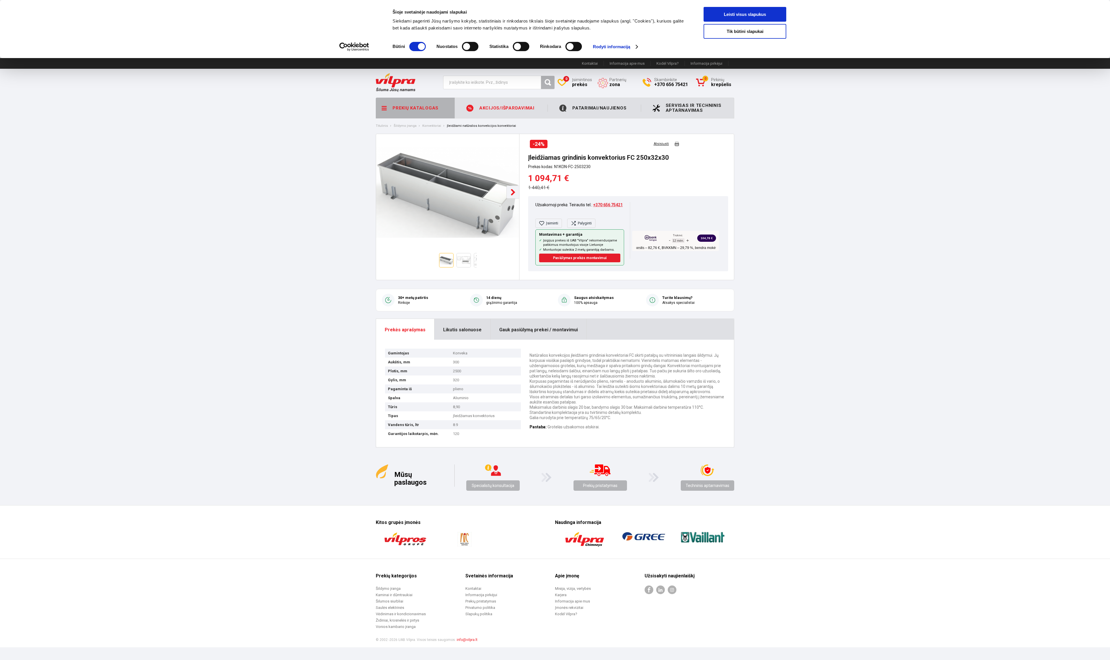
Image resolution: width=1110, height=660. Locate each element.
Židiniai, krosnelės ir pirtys (397, 620)
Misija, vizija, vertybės (573, 588)
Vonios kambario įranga (396, 626)
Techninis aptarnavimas (707, 485)
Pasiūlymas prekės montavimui (579, 258)
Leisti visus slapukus (745, 14)
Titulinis (382, 126)
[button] (512, 192)
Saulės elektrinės (390, 607)
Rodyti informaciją (611, 46)
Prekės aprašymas (405, 329)
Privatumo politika (480, 607)
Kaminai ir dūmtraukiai (394, 595)
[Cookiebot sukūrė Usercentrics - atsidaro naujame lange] (354, 46)
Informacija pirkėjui (706, 63)
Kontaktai (590, 63)
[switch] (470, 46)
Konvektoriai (431, 126)
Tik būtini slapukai (745, 31)
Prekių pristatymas (600, 485)
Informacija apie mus (627, 63)
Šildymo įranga (405, 126)
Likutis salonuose (462, 329)
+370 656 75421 (608, 204)
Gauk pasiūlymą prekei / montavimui (538, 329)
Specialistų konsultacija (493, 485)
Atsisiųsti (661, 144)
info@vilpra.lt (467, 640)
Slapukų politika (478, 614)
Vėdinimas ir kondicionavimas (401, 614)
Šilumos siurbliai (389, 601)
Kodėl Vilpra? (667, 63)
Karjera (561, 595)
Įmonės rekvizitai (569, 607)
